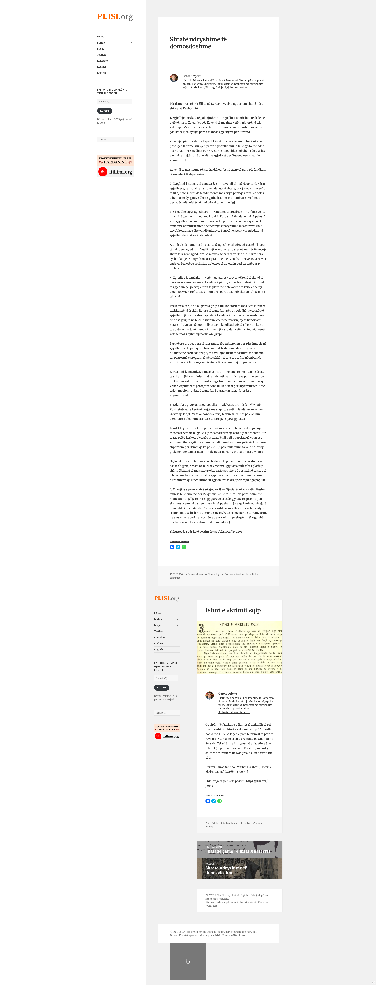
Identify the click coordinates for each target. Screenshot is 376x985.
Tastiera (101, 54)
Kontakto (102, 60)
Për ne (100, 36)
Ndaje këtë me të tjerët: (179, 541)
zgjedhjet (175, 577)
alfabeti (260, 823)
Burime (101, 42)
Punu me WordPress (233, 935)
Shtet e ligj (214, 574)
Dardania (230, 574)
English (101, 72)
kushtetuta (242, 574)
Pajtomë (104, 111)
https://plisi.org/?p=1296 (226, 531)
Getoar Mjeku (195, 574)
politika (253, 574)
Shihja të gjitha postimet (230, 87)
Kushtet (101, 66)
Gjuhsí (247, 823)
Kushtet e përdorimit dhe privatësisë (235, 902)
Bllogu (100, 48)
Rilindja (209, 826)
